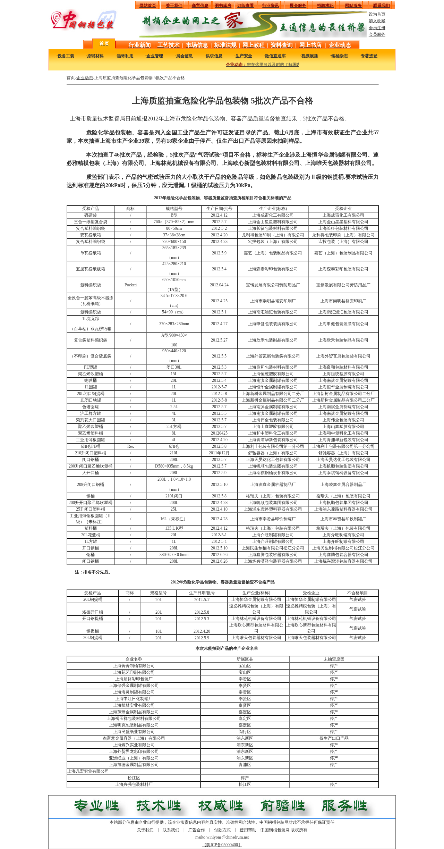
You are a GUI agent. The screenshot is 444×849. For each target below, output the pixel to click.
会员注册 (377, 27)
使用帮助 (248, 829)
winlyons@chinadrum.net (227, 837)
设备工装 (66, 55)
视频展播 (309, 55)
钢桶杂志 (339, 55)
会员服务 (377, 34)
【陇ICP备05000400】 (222, 844)
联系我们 (171, 829)
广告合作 (196, 829)
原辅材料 (95, 55)
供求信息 (214, 55)
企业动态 (84, 77)
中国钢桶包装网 (275, 829)
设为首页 (377, 14)
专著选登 (369, 55)
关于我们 (145, 829)
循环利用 (125, 55)
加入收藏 (377, 20)
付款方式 (222, 829)
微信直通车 (275, 55)
